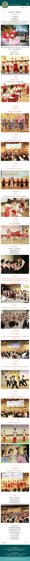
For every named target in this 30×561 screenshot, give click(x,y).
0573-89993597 (14, 555)
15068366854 (20, 550)
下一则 (27, 7)
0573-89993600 (14, 550)
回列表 (22, 7)
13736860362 (20, 555)
